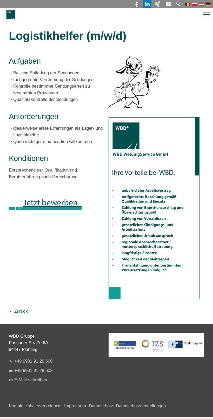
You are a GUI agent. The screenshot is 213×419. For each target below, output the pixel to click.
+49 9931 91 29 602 (33, 370)
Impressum (75, 405)
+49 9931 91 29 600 (33, 361)
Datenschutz (101, 405)
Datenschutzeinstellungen (141, 405)
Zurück (21, 311)
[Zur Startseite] (10, 14)
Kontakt (16, 405)
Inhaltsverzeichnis (44, 405)
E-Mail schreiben (30, 379)
